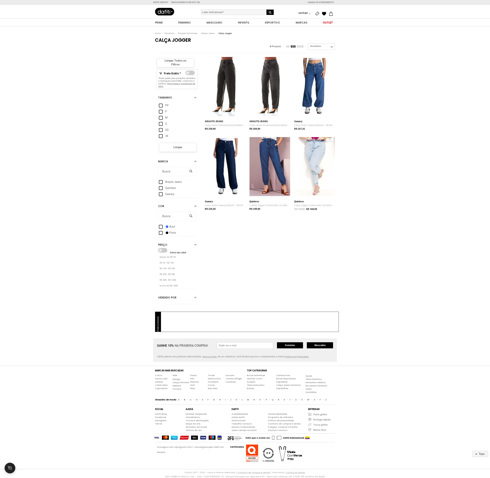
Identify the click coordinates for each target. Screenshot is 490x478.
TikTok (158, 423)
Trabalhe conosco (242, 423)
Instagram (161, 420)
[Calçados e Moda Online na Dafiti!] (164, 11)
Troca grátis (320, 424)
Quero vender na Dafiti (244, 430)
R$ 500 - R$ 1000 (168, 280)
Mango (176, 379)
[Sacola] (332, 14)
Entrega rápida (322, 419)
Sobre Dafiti (238, 417)
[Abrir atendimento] (10, 468)
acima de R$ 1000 (169, 286)
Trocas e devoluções (197, 420)
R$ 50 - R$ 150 (167, 263)
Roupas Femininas (187, 33)
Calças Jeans (208, 33)
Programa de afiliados (280, 417)
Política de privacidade (281, 420)
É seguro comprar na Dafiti (283, 427)
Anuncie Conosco (277, 430)
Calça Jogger (225, 33)
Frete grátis (320, 414)
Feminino (169, 33)
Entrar (303, 13)
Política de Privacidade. (297, 356)
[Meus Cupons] (318, 14)
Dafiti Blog (161, 414)
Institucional (238, 420)
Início (158, 33)
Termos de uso (194, 430)
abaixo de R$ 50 (168, 257)
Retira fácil (319, 430)
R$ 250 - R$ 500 (167, 274)
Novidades (315, 46)
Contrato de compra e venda (284, 423)
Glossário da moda (196, 427)
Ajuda (308, 376)
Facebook (160, 417)
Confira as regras (295, 472)
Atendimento (193, 417)
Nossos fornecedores (243, 427)
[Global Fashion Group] (234, 437)
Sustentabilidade (277, 414)
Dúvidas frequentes (196, 414)
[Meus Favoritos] (325, 14)
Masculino (320, 345)
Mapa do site (193, 423)
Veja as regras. (209, 356)
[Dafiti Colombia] (307, 437)
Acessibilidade (240, 414)
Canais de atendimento (321, 2)
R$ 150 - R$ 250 (167, 268)
